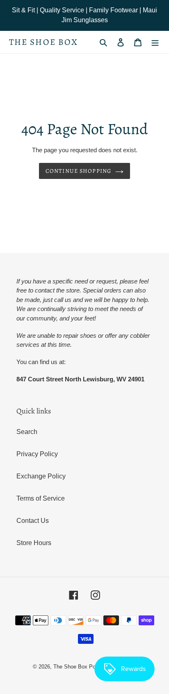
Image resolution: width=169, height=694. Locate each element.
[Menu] (155, 42)
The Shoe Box (43, 42)
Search (26, 431)
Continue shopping (78, 171)
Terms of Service (40, 498)
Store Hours (33, 542)
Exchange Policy (41, 476)
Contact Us (32, 520)
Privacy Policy (37, 453)
